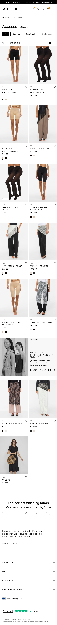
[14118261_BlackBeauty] (34, 273)
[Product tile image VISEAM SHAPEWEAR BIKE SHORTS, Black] (43, 183)
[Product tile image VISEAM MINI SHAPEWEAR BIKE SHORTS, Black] (14, 65)
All (6, 34)
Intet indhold (6, 339)
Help (4, 571)
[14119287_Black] (34, 329)
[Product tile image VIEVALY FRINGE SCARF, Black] (43, 124)
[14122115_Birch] (34, 155)
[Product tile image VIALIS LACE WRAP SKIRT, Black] (14, 399)
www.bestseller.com (41, 622)
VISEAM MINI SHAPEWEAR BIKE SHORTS (9, 92)
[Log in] (34, 9)
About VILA (8, 580)
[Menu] (52, 9)
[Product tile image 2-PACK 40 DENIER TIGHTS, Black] (14, 183)
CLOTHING (6, 18)
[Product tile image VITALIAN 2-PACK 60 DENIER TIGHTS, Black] (43, 65)
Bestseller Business (12, 589)
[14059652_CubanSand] (34, 217)
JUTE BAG (6, 480)
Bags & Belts (31, 34)
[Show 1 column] (54, 43)
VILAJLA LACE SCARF (39, 266)
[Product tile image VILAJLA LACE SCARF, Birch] (43, 241)
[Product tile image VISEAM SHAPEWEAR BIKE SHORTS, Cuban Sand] (14, 298)
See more (51, 517)
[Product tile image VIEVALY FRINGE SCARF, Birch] (14, 241)
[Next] (2, 67)
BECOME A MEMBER (9, 543)
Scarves (16, 34)
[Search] (38, 9)
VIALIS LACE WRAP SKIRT (41, 322)
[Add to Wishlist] (26, 87)
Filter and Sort (12, 43)
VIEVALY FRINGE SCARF (40, 148)
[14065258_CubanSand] (5, 99)
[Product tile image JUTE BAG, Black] (14, 455)
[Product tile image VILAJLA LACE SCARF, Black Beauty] (43, 399)
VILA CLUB (7, 562)
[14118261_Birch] (31, 273)
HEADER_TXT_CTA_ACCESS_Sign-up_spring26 (42, 341)
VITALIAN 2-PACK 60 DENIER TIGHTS (39, 91)
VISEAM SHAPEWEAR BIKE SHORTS (39, 208)
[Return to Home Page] (9, 8)
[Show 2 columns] (50, 43)
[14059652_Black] (31, 217)
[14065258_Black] (2, 99)
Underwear (47, 34)
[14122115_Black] (31, 155)
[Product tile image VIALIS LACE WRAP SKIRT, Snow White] (43, 298)
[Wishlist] (43, 9)
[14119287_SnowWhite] (31, 329)
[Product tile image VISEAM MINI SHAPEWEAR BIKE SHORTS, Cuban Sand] (14, 124)
